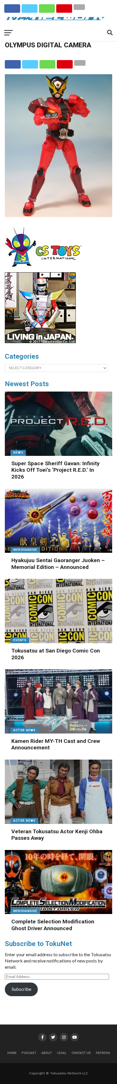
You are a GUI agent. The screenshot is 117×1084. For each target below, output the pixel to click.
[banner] (40, 341)
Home (11, 1053)
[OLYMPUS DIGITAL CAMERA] (58, 215)
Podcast (29, 1053)
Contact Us (81, 1053)
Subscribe (21, 989)
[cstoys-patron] (45, 269)
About (46, 1053)
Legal (61, 1053)
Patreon (103, 1053)
